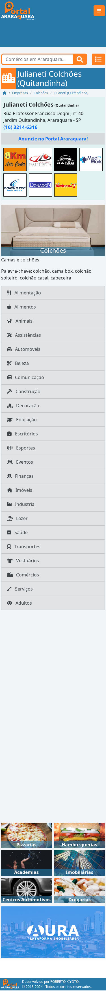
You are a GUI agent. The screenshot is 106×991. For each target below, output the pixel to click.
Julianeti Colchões (28, 104)
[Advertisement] (53, 34)
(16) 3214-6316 (20, 127)
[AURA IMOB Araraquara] (53, 932)
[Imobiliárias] (79, 862)
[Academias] (26, 862)
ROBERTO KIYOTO (64, 981)
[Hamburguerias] (79, 835)
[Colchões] (53, 230)
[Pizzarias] (26, 835)
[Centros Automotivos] (26, 890)
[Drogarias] (79, 890)
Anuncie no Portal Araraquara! (53, 139)
